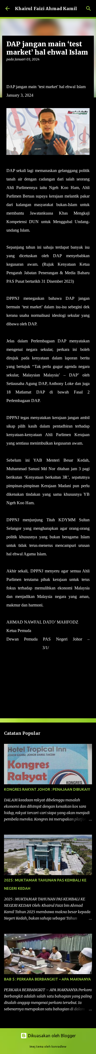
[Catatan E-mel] (9, 657)
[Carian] (88, 8)
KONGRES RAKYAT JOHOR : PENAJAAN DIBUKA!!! (47, 789)
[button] (9, 70)
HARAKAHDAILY (23, 647)
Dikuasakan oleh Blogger (51, 1035)
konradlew (58, 1046)
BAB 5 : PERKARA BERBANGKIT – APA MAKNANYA (47, 979)
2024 (53, 647)
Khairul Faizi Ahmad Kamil (46, 8)
